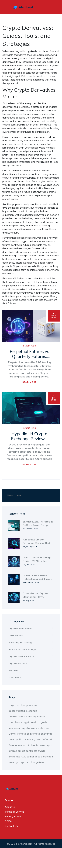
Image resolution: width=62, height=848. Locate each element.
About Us (10, 806)
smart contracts (27, 750)
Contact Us (11, 826)
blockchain (37, 745)
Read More (29, 382)
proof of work (44, 739)
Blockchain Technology (22, 649)
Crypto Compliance (19, 628)
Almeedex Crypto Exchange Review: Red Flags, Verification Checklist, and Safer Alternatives (36, 541)
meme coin (14, 727)
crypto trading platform (36, 727)
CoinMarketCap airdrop (22, 716)
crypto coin (25, 733)
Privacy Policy (13, 816)
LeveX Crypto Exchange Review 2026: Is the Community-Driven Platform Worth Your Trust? (37, 559)
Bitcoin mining (26, 739)
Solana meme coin (19, 745)
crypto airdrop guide (35, 722)
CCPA (8, 821)
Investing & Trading (20, 642)
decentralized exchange (22, 710)
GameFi (13, 670)
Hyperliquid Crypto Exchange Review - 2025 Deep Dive (29, 436)
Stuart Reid (29, 345)
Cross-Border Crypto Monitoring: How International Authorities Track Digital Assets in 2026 (37, 595)
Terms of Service (14, 811)
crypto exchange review (22, 705)
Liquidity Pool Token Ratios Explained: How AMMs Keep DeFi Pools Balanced (36, 577)
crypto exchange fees (31, 762)
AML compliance (30, 756)
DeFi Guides (15, 635)
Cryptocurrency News (21, 656)
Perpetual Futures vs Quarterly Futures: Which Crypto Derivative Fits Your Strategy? (29, 354)
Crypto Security (17, 663)
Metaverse (14, 677)
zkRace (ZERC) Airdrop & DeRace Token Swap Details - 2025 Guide (38, 523)
